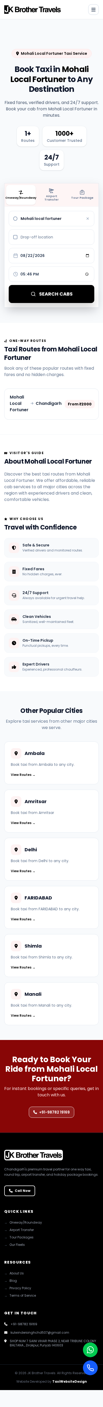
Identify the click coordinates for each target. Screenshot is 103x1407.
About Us (14, 1273)
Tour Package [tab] (82, 198)
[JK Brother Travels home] (32, 9)
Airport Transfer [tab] (51, 198)
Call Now (22, 1190)
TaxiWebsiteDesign (69, 1381)
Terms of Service (20, 1295)
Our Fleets (14, 1245)
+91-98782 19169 (54, 1112)
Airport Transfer (19, 1230)
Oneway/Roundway (23, 1222)
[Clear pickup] (88, 218)
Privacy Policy (17, 1288)
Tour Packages (19, 1237)
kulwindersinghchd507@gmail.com (40, 1333)
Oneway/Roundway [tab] (21, 198)
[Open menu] (93, 9)
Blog (10, 1281)
